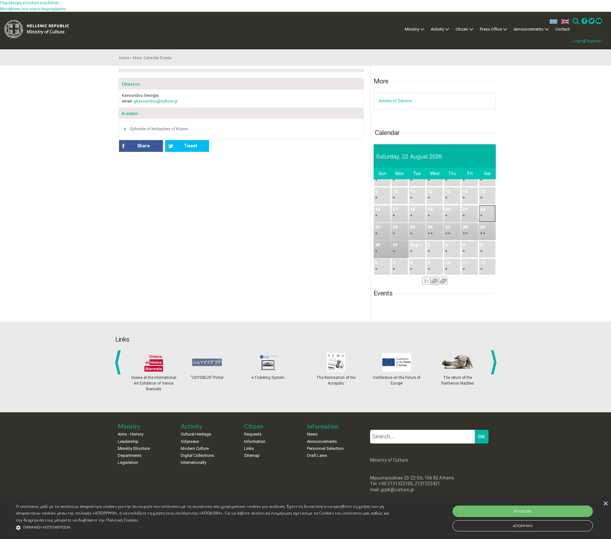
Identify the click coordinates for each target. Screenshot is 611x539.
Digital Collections (197, 455)
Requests (253, 434)
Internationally (193, 462)
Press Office (491, 29)
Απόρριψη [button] (522, 525)
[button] (204, 527)
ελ (552, 21)
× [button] (605, 503)
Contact (562, 29)
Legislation (128, 462)
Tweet (190, 145)
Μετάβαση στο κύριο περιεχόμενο (33, 8)
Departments (130, 455)
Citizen (462, 29)
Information (254, 441)
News (312, 434)
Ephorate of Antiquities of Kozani (159, 128)
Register (593, 41)
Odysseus (190, 441)
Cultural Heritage (196, 434)
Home (124, 58)
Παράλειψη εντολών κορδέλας (30, 2)
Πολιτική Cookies (122, 520)
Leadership (128, 441)
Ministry (412, 29)
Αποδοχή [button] (523, 511)
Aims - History (130, 434)
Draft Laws (317, 455)
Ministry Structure (134, 448)
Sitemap (252, 455)
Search (575, 21)
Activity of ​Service (395, 100)
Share (143, 145)
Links (249, 448)
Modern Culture (195, 448)
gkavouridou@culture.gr (156, 101)
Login (577, 41)
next (495, 362)
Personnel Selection (325, 448)
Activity (437, 29)
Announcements (529, 29)
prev (119, 362)
